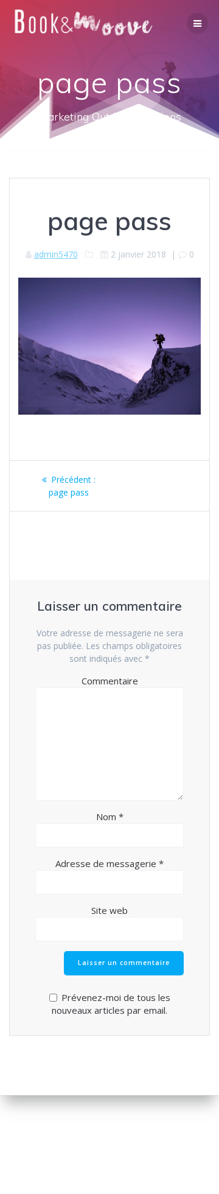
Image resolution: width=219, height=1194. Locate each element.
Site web (109, 910)
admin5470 (56, 254)
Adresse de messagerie (109, 863)
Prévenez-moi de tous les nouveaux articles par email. (111, 1003)
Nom (109, 816)
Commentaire (110, 681)
